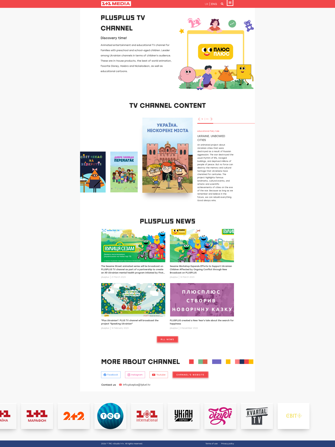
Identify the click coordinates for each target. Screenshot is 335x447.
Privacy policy (227, 444)
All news (167, 339)
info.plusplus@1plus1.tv (136, 384)
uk (206, 4)
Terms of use (211, 444)
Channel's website (190, 375)
